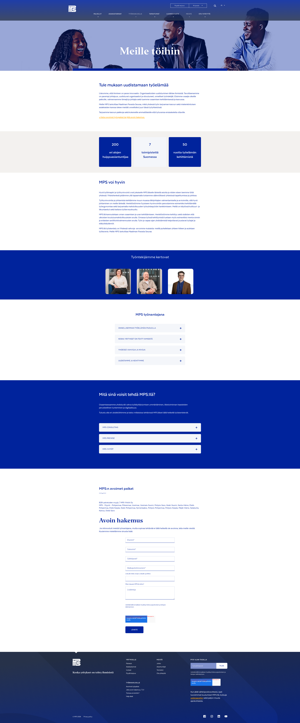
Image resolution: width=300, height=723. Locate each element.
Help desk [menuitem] (129, 696)
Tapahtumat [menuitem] (154, 14)
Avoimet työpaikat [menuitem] (132, 687)
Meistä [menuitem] (189, 14)
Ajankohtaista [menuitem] (173, 14)
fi (221, 5)
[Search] (215, 5)
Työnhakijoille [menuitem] (135, 14)
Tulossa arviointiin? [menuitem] (132, 693)
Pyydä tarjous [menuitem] (180, 6)
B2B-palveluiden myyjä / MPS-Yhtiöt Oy (116, 502)
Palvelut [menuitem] (98, 14)
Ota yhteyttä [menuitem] (204, 14)
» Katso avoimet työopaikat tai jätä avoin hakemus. (122, 117)
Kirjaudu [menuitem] (196, 6)
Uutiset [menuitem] (128, 670)
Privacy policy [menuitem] (88, 717)
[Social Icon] (205, 716)
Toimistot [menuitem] (160, 670)
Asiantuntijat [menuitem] (161, 667)
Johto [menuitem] (159, 664)
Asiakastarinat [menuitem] (115, 14)
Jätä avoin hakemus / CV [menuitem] (135, 690)
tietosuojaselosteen (153, 605)
